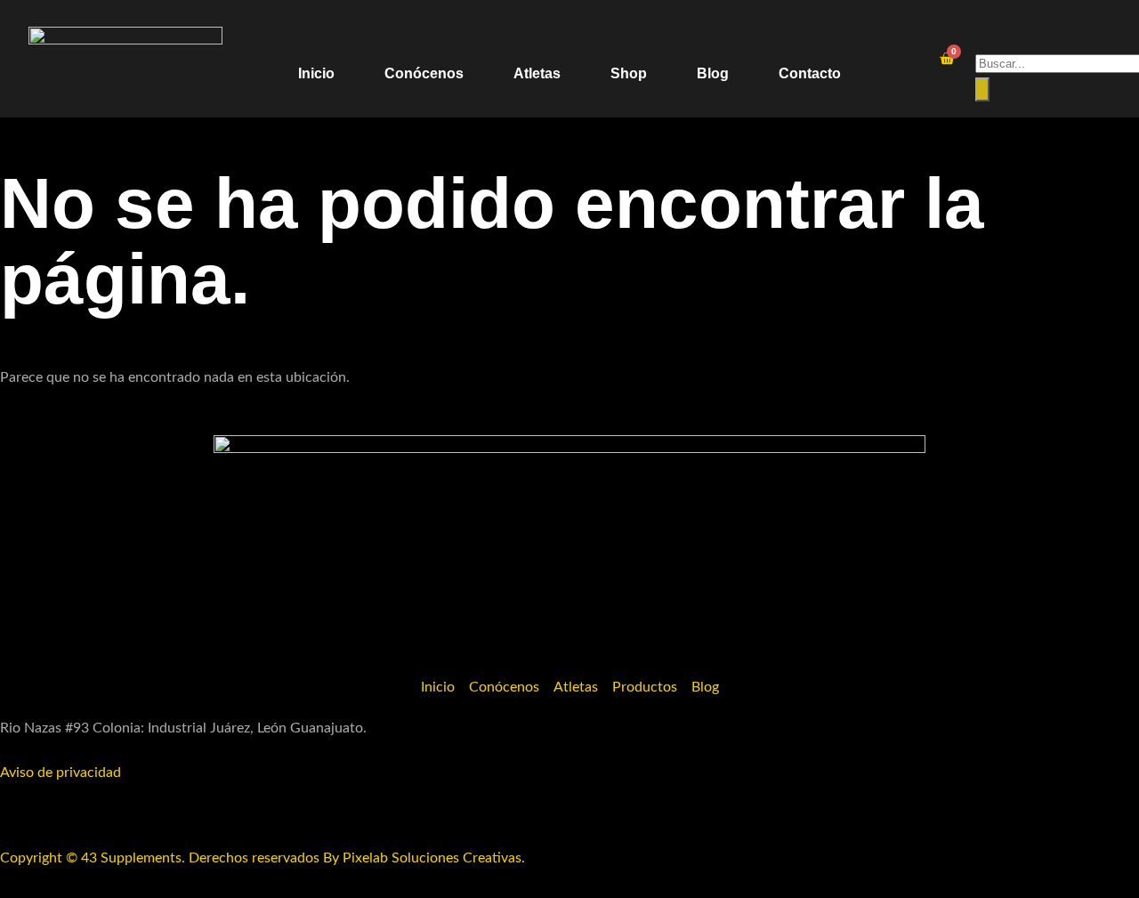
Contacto (810, 73)
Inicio (316, 73)
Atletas (537, 73)
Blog (713, 73)
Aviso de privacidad (60, 772)
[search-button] (982, 89)
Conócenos (424, 73)
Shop (628, 73)
